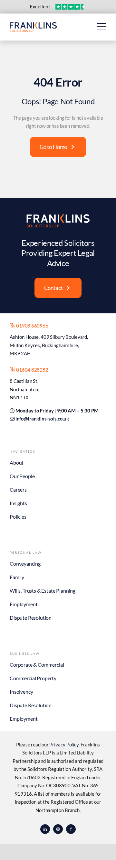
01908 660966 (31, 325)
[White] (58, 216)
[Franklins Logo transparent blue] (33, 25)
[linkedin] (45, 829)
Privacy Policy (64, 744)
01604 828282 (31, 370)
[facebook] (71, 829)
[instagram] (58, 829)
